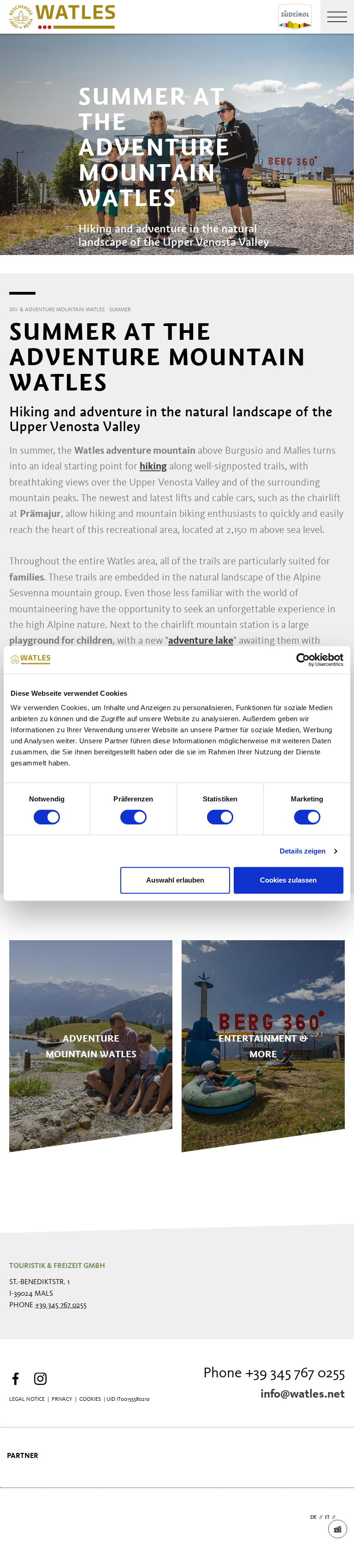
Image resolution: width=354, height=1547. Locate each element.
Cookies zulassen (288, 880)
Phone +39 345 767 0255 (274, 1373)
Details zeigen (302, 851)
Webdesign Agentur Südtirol (20, 1517)
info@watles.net (302, 1394)
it (327, 1517)
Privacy (62, 1399)
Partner (22, 1456)
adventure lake (200, 641)
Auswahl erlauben (175, 880)
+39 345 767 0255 (61, 1305)
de (313, 1517)
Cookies (90, 1399)
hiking (153, 467)
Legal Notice (27, 1399)
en (341, 1517)
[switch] (133, 817)
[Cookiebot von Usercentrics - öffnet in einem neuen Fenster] (303, 660)
